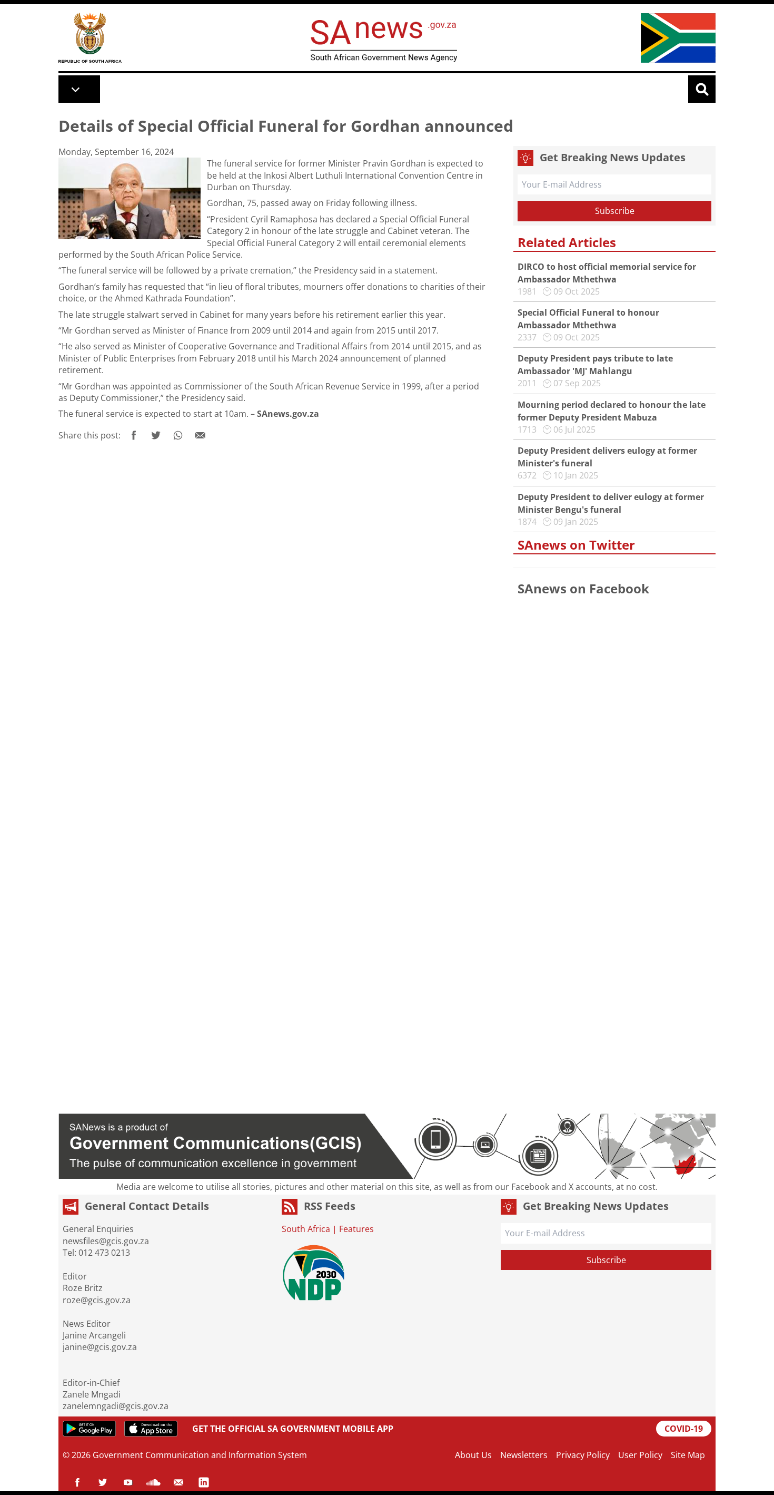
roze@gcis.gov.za (97, 1300)
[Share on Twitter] (156, 435)
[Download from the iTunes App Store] (150, 1429)
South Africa (306, 1229)
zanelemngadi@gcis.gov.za (115, 1406)
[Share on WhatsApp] (178, 435)
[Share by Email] (200, 435)
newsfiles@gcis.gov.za (106, 1241)
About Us (473, 1455)
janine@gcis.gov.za (100, 1347)
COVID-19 (683, 1428)
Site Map (688, 1455)
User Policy (640, 1455)
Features (356, 1229)
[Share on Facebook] (134, 435)
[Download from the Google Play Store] (89, 1429)
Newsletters (524, 1455)
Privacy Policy (583, 1455)
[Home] (90, 38)
